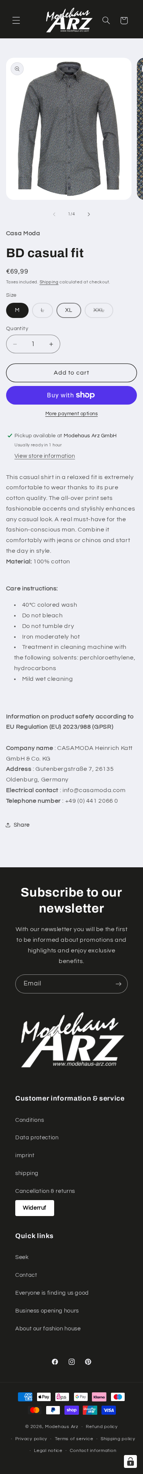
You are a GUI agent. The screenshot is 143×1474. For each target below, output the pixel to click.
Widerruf (35, 1208)
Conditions (29, 1120)
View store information (44, 456)
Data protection (36, 1137)
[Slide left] (54, 214)
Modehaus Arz (62, 1427)
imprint (24, 1155)
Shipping (49, 282)
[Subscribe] (118, 983)
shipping (27, 1173)
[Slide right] (88, 214)
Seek (22, 1257)
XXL (103, 312)
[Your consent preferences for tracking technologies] (130, 1461)
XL (68, 310)
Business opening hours (47, 1311)
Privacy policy (31, 1439)
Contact (26, 1275)
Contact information (93, 1451)
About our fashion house (48, 1329)
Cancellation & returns (45, 1191)
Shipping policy (118, 1439)
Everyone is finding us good (52, 1293)
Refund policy (102, 1427)
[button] (16, 20)
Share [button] (22, 825)
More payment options (71, 413)
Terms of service (74, 1439)
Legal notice (48, 1451)
